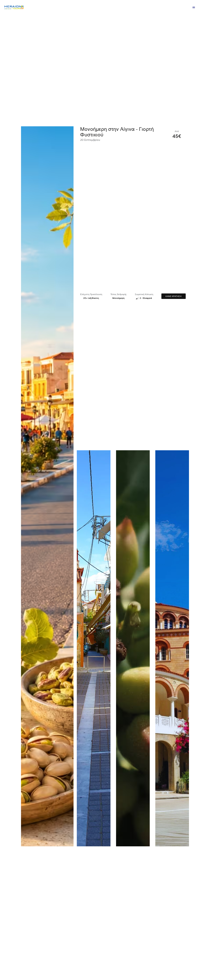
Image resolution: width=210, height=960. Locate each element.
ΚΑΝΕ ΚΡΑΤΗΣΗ (173, 296)
